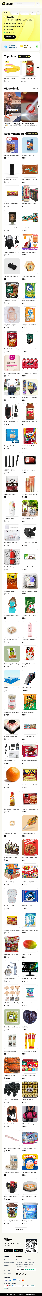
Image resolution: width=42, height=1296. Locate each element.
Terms (5, 1260)
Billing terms (7, 1273)
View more (19, 1229)
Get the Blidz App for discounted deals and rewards (21, 1294)
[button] (12, 71)
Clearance (35, 13)
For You (6, 13)
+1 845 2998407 (29, 1262)
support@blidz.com (29, 1260)
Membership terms (9, 1262)
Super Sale (25, 13)
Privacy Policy (7, 1270)
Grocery (15, 13)
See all (34, 88)
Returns (6, 1268)
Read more (8, 36)
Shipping (6, 1265)
